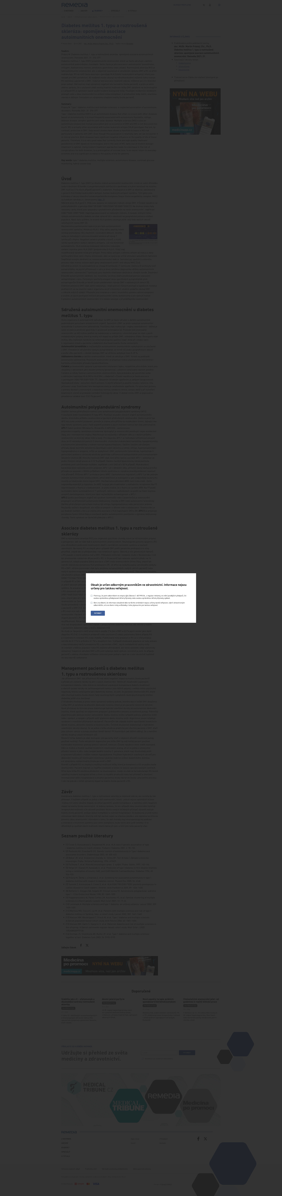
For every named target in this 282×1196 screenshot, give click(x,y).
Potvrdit (97, 613)
